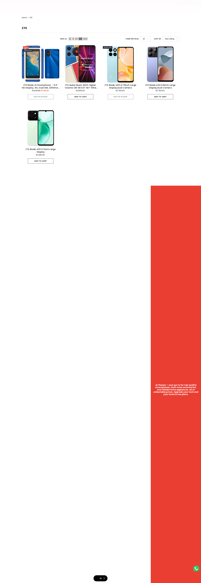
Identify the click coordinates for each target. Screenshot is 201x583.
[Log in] (187, 2)
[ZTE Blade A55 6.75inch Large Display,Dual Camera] (120, 64)
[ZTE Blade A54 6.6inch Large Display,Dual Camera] (160, 64)
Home (24, 17)
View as (63, 39)
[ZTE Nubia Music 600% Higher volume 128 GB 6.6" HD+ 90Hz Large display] (80, 64)
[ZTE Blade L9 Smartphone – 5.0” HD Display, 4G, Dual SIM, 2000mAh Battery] (40, 64)
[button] (70, 38)
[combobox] (188, 8)
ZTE (31, 17)
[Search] (188, 8)
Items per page (132, 39)
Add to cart (80, 97)
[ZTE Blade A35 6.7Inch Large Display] (40, 128)
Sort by (157, 39)
